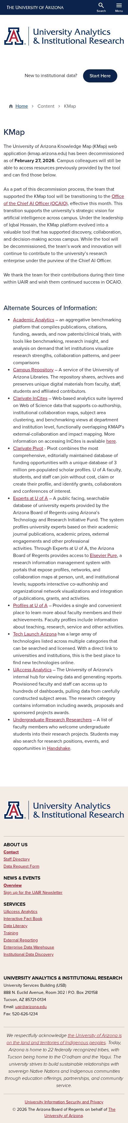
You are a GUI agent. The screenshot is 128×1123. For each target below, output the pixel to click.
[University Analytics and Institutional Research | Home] (64, 36)
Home (21, 106)
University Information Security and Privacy (64, 1102)
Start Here (100, 76)
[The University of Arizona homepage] (34, 7)
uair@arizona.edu (31, 1006)
